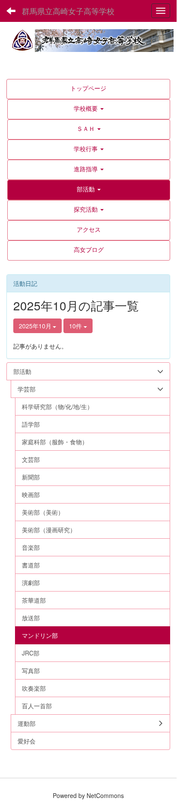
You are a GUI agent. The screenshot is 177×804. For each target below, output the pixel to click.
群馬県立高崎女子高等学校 (68, 10)
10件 (76, 326)
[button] (89, 108)
